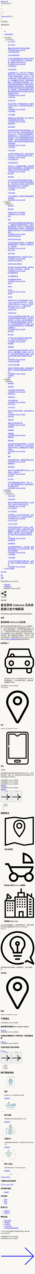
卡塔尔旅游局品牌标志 (11, 1228)
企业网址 (7, 1224)
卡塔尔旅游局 (8, 34)
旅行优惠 (7, 490)
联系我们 (7, 1211)
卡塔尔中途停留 (9, 568)
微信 (5, 1201)
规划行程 (7, 202)
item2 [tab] (5, 806)
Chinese (4, 21)
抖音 (5, 1203)
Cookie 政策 (8, 1226)
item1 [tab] (5, 804)
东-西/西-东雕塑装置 (11, 639)
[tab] (19, 807)
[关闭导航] (1, 20)
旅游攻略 (7, 379)
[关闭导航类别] (5, 204)
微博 (5, 1199)
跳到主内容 (4, 1)
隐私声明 (7, 1222)
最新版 (6, 1192)
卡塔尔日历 (8, 492)
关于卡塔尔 (8, 37)
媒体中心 (7, 1213)
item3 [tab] (5, 1068)
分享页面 (3, 597)
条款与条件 (7, 1220)
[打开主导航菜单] (1, 18)
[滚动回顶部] (17, 1256)
